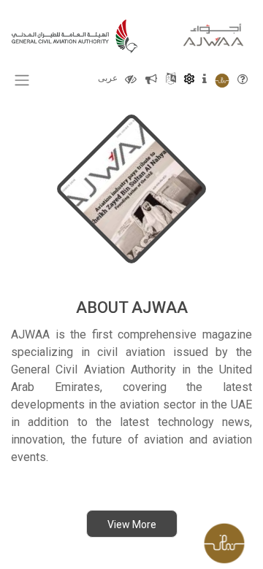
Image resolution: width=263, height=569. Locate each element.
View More (131, 524)
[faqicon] (242, 78)
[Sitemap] (171, 78)
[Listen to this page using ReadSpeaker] (151, 78)
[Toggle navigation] (22, 80)
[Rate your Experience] (230, 540)
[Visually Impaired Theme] (130, 78)
